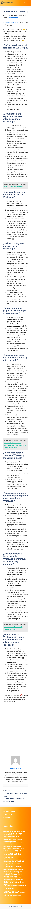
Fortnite (6, 851)
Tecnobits (6, 23)
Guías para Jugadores (19, 858)
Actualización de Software (9, 831)
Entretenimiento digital (18, 848)
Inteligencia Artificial (9, 864)
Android (18, 831)
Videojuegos (11, 891)
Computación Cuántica (8, 844)
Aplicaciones (15, 833)
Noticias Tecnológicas (18, 869)
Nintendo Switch (8, 869)
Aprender (7, 839)
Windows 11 (19, 895)
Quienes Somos (9, 812)
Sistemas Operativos (16, 879)
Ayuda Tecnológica (17, 839)
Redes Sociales (10, 877)
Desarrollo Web (19, 844)
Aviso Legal (7, 814)
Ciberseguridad (9, 842)
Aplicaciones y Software (11, 836)
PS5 (20, 872)
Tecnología (12, 885)
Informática (18, 861)
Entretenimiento (7, 848)
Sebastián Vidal (13, 18)
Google (16, 851)
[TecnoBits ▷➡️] (7, 2)
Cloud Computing (20, 842)
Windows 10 (9, 895)
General (11, 851)
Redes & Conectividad (12, 874)
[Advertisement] (15, 720)
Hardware (7, 861)
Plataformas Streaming (11, 872)
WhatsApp (22, 892)
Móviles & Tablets (12, 866)
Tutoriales (15, 23)
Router (19, 877)
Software (8, 882)
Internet (19, 864)
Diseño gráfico (7, 846)
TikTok (24, 885)
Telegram (19, 885)
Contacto (6, 817)
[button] (19, 3)
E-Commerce (17, 846)
